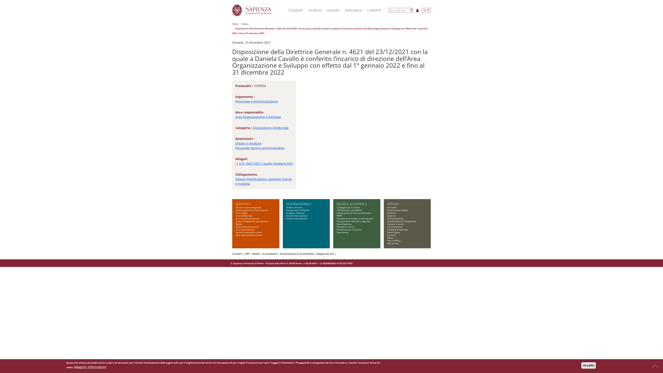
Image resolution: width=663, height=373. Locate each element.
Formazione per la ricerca (349, 229)
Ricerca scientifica (352, 204)
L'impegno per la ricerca (348, 207)
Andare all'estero (294, 207)
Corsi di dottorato (244, 215)
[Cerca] (411, 10)
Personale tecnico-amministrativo (259, 148)
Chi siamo (392, 207)
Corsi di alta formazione (247, 226)
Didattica (243, 204)
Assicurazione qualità (397, 210)
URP (247, 253)
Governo (391, 215)
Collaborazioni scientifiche (349, 210)
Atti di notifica (393, 240)
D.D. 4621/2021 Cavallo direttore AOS (266, 163)
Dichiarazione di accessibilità (297, 253)
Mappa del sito (325, 253)
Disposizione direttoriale (271, 128)
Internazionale (298, 204)
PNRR (339, 215)
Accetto (588, 365)
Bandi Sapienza (344, 224)
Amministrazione (395, 218)
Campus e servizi (395, 224)
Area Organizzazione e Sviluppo (258, 117)
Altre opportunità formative (249, 235)
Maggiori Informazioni (90, 367)
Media (256, 253)
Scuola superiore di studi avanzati (252, 210)
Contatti (237, 253)
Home (235, 23)
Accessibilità (269, 253)
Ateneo (245, 23)
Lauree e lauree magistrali (248, 207)
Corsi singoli (241, 213)
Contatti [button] (374, 10)
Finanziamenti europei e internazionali (355, 218)
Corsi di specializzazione (247, 218)
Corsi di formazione (245, 229)
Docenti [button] (333, 10)
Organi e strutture (248, 143)
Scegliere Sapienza (295, 213)
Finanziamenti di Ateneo (297, 210)
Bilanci (390, 237)
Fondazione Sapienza (397, 229)
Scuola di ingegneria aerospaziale (252, 221)
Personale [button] (353, 10)
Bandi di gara (393, 232)
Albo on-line (393, 243)
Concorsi (391, 235)
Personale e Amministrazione (256, 101)
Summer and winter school (248, 232)
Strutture (391, 213)
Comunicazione (394, 226)
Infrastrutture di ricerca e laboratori (354, 213)
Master (239, 224)
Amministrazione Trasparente (401, 221)
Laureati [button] (315, 10)
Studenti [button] (296, 10)
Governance (342, 232)
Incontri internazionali (296, 218)
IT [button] (428, 10)
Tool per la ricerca (345, 226)
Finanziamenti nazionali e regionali (353, 221)
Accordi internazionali (296, 215)
